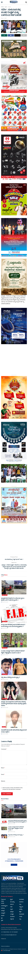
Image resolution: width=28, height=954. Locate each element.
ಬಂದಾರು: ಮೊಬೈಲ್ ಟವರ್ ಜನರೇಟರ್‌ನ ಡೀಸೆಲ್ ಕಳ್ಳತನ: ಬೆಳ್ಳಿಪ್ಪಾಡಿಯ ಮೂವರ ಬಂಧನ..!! (16, 828)
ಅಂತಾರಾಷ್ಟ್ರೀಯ (4, 905)
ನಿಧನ (11, 906)
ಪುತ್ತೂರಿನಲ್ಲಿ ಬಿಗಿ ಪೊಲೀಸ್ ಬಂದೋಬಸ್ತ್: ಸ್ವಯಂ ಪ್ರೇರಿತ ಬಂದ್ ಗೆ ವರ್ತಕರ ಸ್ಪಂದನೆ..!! (12, 813)
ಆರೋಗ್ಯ (2, 908)
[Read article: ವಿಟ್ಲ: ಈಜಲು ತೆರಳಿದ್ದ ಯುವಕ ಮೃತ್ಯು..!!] (14, 666)
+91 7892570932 (5, 932)
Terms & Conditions (5, 946)
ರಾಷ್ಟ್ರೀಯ (21, 906)
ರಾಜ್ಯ (20, 904)
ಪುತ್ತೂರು (9, 6)
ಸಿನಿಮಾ (20, 916)
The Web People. (7, 950)
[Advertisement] (14, 360)
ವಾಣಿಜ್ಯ (20, 909)
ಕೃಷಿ (2, 918)
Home (2, 6)
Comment (4, 749)
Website (3, 781)
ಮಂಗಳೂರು (21, 899)
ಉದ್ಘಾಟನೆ (3, 913)
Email (3, 774)
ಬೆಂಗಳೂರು (12, 916)
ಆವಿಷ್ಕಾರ (3, 910)
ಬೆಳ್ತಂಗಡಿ (12, 919)
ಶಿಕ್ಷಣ (20, 911)
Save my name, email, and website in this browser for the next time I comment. (13, 788)
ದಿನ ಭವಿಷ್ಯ (12, 901)
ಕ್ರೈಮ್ (11, 899)
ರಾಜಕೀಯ (21, 901)
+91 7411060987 (14, 932)
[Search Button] (26, 2)
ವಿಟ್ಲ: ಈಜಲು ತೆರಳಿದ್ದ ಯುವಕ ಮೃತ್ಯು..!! (10, 677)
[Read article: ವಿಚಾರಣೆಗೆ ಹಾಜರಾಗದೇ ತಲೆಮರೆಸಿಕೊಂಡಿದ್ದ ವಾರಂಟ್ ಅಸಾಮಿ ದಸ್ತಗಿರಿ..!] (14, 719)
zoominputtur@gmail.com (10, 934)
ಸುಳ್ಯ (20, 919)
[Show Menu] (2, 2)
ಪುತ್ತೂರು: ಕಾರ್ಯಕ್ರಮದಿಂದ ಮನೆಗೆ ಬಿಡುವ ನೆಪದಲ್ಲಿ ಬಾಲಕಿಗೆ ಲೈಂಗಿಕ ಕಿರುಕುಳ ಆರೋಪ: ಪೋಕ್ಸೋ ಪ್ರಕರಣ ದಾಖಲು (13, 703)
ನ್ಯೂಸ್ (6, 6)
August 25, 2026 (5, 628)
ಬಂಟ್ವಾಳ (12, 914)
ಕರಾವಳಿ (2, 915)
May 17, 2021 (4, 18)
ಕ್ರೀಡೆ (2, 920)
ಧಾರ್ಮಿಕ (12, 904)
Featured (4, 595)
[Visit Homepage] (14, 2)
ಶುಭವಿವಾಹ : (21, 914)
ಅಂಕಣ (2, 903)
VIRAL (2, 901)
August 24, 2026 (5, 707)
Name (3, 767)
